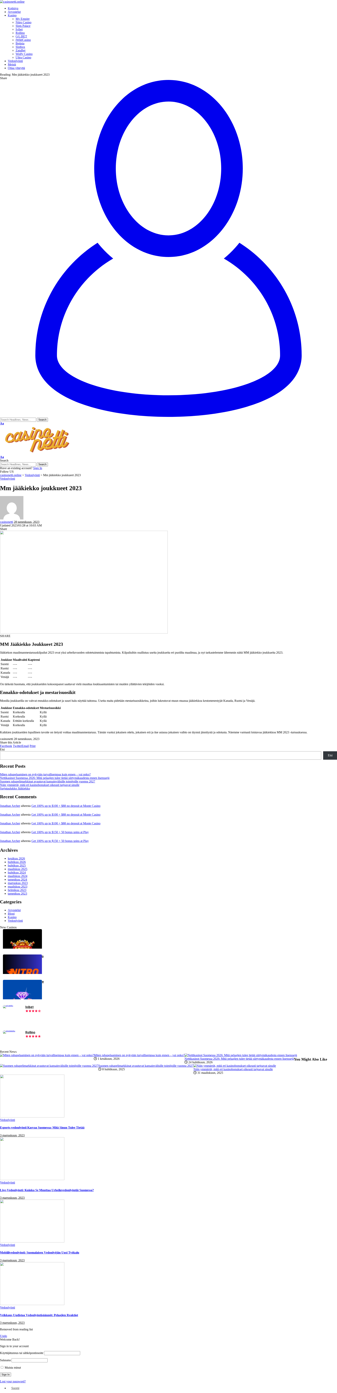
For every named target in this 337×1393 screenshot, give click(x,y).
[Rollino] (9, 1030)
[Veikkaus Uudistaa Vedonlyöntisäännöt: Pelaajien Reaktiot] (32, 1304)
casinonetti (6, 522)
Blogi (11, 913)
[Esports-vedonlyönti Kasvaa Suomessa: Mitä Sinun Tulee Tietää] (32, 1116)
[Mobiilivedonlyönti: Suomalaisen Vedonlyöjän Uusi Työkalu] (32, 1241)
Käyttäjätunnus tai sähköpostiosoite (21, 1353)
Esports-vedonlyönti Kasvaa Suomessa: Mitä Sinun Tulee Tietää (42, 1127)
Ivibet (29, 1007)
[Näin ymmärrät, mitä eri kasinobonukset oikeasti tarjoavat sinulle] (234, 1065)
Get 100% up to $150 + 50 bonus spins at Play (60, 832)
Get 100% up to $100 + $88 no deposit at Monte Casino (65, 805)
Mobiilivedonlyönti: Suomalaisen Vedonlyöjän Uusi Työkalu (39, 1252)
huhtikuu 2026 (17, 862)
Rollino (30, 1032)
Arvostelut (14, 910)
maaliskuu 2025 (17, 869)
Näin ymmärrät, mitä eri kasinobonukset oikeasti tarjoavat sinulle (39, 785)
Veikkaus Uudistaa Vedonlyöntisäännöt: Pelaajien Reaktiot (39, 1315)
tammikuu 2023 (17, 893)
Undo (3, 1336)
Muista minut (12, 1367)
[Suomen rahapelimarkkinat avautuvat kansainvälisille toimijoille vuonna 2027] (49, 1065)
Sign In (37, 468)
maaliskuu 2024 (17, 876)
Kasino (12, 917)
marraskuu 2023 (18, 883)
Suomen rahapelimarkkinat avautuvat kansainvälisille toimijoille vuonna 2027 (47, 781)
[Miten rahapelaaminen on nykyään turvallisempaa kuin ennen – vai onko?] (47, 1055)
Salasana (5, 1360)
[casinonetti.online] (12, 1)
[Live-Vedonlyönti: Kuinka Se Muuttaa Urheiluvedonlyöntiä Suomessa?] (32, 1179)
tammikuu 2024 (17, 879)
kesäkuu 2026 (16, 858)
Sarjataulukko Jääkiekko (15, 788)
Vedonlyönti (7, 478)
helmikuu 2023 (17, 890)
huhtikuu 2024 (17, 872)
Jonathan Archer (10, 805)
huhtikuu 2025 (17, 865)
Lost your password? (13, 1381)
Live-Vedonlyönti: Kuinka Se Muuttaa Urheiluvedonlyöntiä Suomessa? (47, 1190)
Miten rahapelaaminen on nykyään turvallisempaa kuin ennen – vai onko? (45, 774)
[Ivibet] (8, 1005)
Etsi (2, 749)
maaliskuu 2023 (17, 886)
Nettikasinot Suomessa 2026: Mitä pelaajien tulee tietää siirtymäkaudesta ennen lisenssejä (54, 778)
